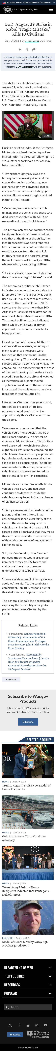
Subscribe (28, 721)
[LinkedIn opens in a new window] (36, 1025)
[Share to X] (27, 50)
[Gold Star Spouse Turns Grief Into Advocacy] (28, 818)
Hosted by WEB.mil (28, 1047)
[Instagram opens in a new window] (28, 1025)
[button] (51, 9)
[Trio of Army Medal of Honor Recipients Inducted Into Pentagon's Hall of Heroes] (28, 871)
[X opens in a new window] (10, 1025)
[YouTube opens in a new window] (45, 1025)
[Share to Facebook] (20, 50)
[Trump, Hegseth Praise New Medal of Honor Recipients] (28, 767)
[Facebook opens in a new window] (19, 1025)
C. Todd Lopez (32, 41)
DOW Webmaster (24, 66)
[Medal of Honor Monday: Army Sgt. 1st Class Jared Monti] (28, 923)
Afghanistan (11, 679)
